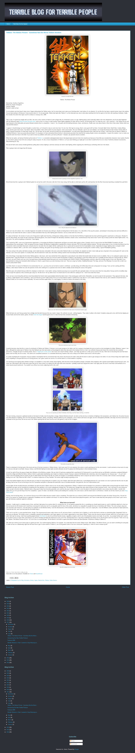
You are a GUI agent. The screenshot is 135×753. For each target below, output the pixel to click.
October (10, 626)
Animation (26, 580)
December (11, 624)
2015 (8, 660)
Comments (74, 744)
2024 (8, 606)
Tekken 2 (40, 138)
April (9, 648)
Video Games (53, 580)
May (9, 645)
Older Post (125, 587)
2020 (8, 615)
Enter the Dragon (37, 314)
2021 (8, 613)
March (10, 650)
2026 (8, 601)
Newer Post (10, 587)
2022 (8, 610)
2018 (8, 620)
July (9, 631)
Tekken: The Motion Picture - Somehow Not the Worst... (22, 635)
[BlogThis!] (12, 578)
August (10, 629)
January (10, 655)
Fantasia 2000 (11, 640)
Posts (73, 741)
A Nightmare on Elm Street (44, 351)
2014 (8, 662)
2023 (8, 608)
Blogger (77, 749)
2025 (8, 603)
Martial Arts (41, 580)
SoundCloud (39, 573)
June (9, 633)
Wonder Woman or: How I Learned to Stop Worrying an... (23, 642)
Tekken (47, 580)
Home (8, 24)
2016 (8, 658)
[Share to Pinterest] (17, 578)
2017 (8, 622)
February (10, 652)
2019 (8, 617)
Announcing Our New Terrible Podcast (18, 638)
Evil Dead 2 (43, 516)
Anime (32, 580)
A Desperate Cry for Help (17, 580)
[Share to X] (14, 578)
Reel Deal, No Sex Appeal (20, 24)
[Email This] (10, 578)
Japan (35, 580)
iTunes (31, 573)
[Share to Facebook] (16, 578)
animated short (27, 121)
